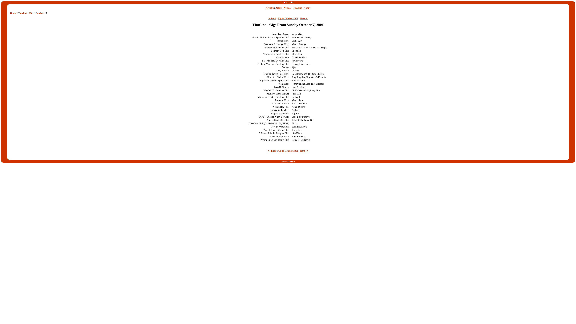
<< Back (272, 18)
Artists (278, 8)
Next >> (304, 18)
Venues (287, 8)
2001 (31, 13)
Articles (270, 8)
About (307, 8)
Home (13, 13)
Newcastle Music (288, 161)
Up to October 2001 (288, 18)
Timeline (297, 8)
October (40, 13)
